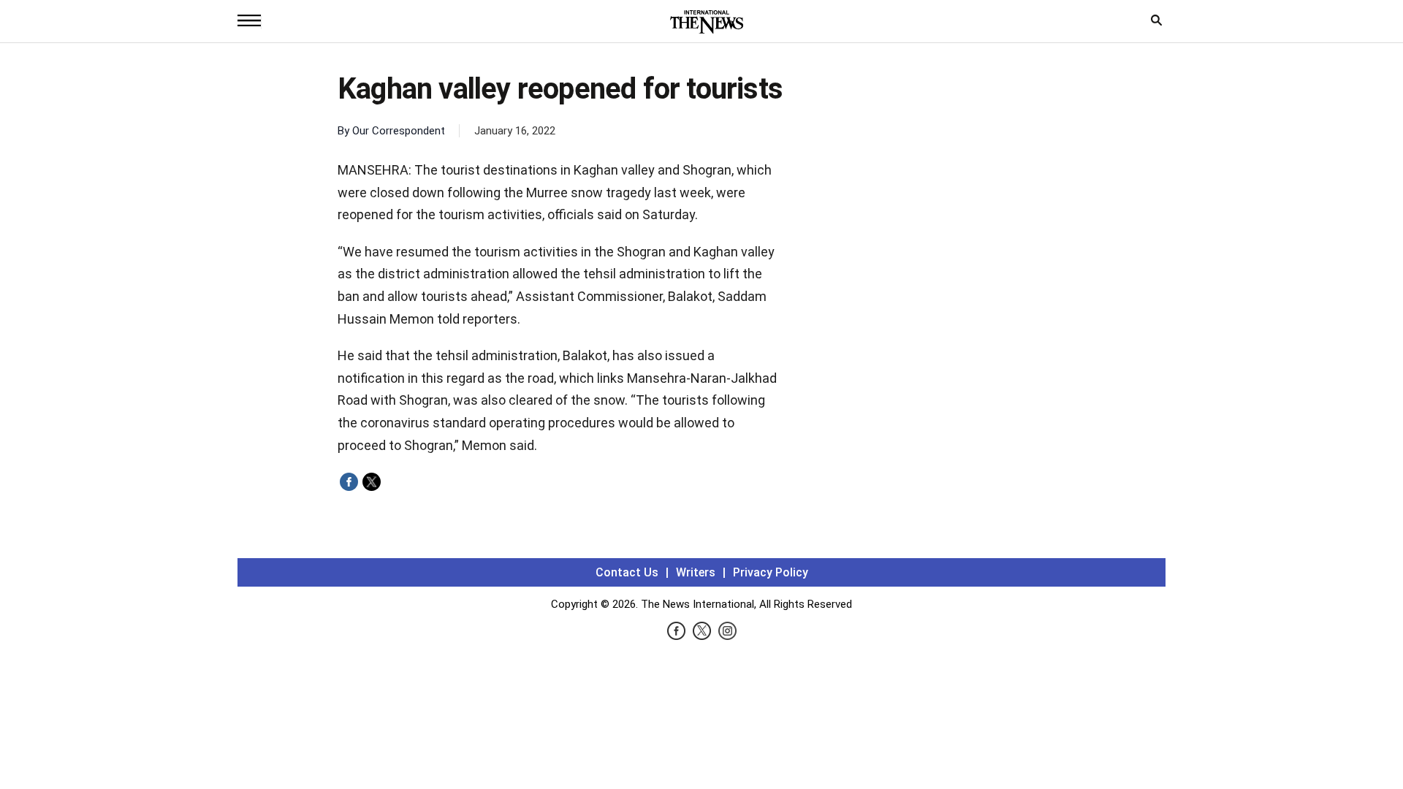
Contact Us (627, 572)
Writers (695, 572)
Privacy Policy (770, 572)
